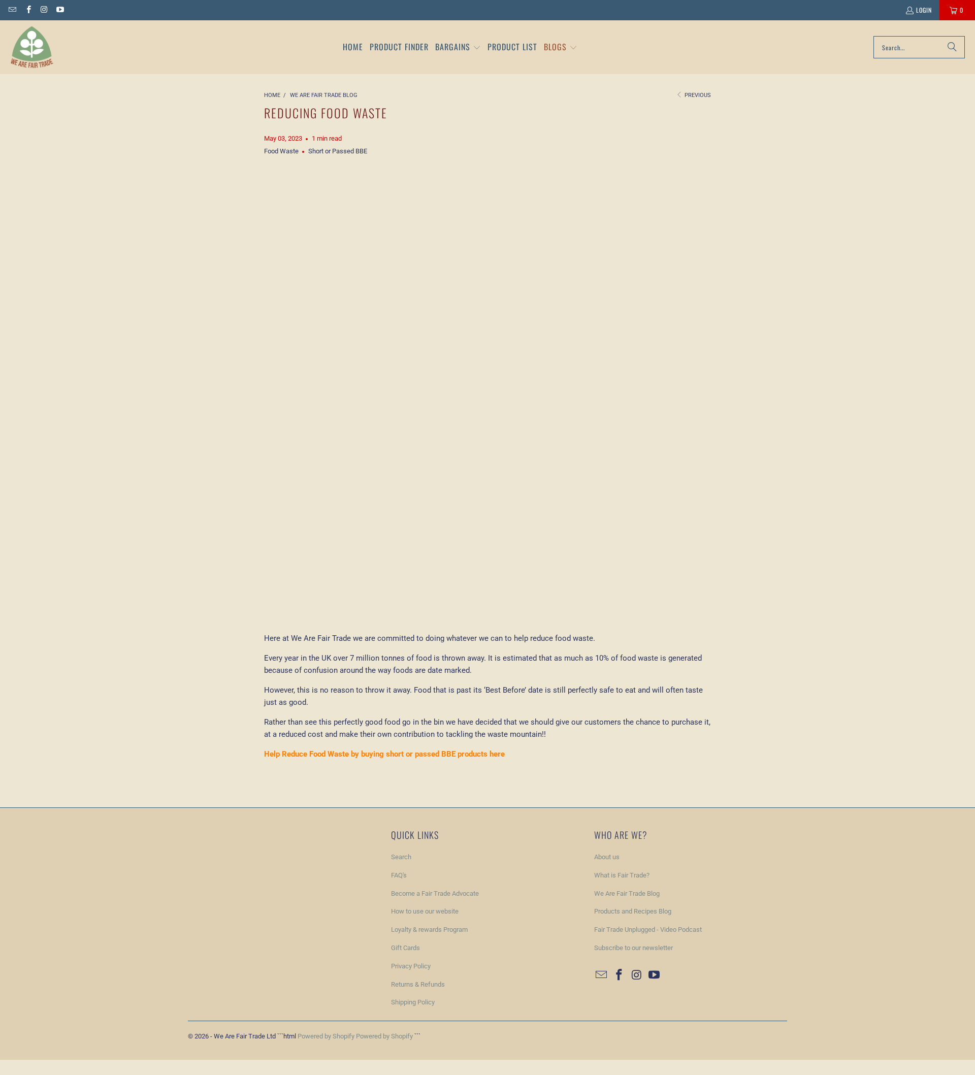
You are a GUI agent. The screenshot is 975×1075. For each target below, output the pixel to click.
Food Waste (281, 151)
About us (607, 857)
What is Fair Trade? (621, 875)
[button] (458, 47)
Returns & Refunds (418, 984)
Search (401, 857)
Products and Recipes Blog (632, 911)
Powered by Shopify (326, 1036)
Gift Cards (405, 948)
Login (924, 10)
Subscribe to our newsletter (633, 948)
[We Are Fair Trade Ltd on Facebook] (27, 10)
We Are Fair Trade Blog (627, 893)
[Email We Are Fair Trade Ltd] (12, 10)
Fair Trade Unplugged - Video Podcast (648, 929)
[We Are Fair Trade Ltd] (31, 47)
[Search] (952, 47)
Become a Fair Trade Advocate (435, 893)
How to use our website (425, 911)
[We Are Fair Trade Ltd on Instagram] (44, 10)
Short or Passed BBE (337, 151)
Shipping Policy (413, 1002)
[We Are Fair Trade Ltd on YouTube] (59, 10)
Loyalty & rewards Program (429, 929)
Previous (697, 95)
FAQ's (399, 875)
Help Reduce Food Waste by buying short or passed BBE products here (384, 754)
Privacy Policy (411, 966)
